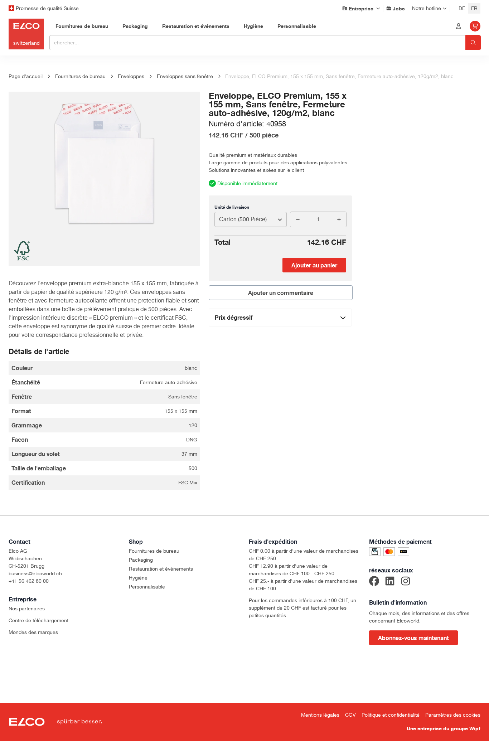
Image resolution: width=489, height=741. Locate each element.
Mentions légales (320, 715)
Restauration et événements (161, 569)
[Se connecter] (458, 26)
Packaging (141, 560)
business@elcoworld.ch (35, 573)
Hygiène (138, 578)
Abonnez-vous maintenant (413, 637)
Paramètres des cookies (452, 715)
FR (474, 8)
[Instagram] (406, 582)
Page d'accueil (26, 76)
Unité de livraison (231, 207)
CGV (350, 715)
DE (462, 8)
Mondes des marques (33, 632)
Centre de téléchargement (38, 620)
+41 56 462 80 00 (29, 581)
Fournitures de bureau (154, 551)
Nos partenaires (27, 608)
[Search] (473, 42)
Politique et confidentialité (391, 715)
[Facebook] (374, 582)
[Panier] (475, 26)
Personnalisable (147, 587)
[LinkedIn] (390, 582)
